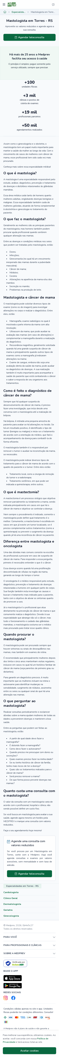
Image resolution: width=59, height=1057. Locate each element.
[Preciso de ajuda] (53, 4)
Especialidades (18, 12)
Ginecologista (11, 915)
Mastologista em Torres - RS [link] (43, 12)
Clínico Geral (10, 898)
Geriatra (7, 910)
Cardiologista (10, 892)
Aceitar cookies (29, 1050)
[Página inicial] (4, 12)
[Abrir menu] (4, 4)
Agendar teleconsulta (31, 37)
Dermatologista (12, 904)
